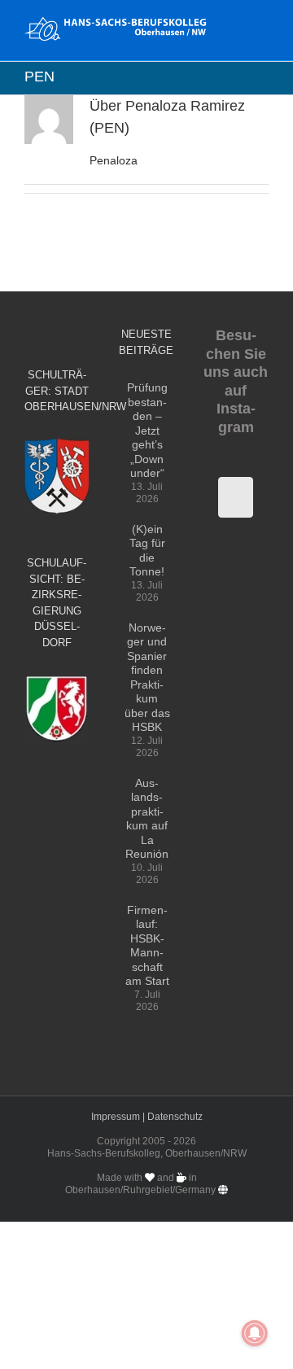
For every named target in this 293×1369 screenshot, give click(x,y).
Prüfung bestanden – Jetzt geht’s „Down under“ (147, 430)
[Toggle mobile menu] (262, 24)
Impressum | (119, 1116)
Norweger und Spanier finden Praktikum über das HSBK (147, 677)
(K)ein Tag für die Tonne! (147, 551)
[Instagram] (235, 497)
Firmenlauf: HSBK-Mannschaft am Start (147, 945)
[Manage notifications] (255, 1333)
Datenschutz (175, 1116)
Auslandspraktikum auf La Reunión (146, 818)
